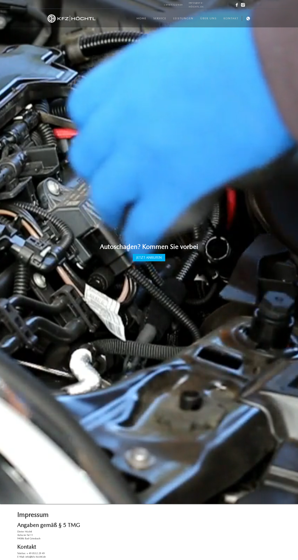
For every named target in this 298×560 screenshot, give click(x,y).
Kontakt (230, 18)
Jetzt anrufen (149, 257)
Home (141, 18)
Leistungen (183, 18)
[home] (71, 18)
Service (159, 18)
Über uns (208, 18)
